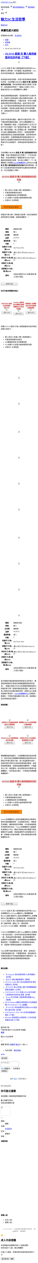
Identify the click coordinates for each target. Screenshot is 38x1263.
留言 (17, 1044)
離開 (12, 1259)
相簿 (6, 40)
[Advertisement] (19, 1176)
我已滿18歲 (5, 1259)
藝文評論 (17, 1050)
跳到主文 (4, 25)
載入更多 (4, 1058)
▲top (3, 1054)
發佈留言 (4, 1071)
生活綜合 (18, 35)
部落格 (7, 42)
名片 (6, 45)
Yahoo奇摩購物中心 (20, 163)
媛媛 (2, 1032)
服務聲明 (23, 1231)
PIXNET (9, 1229)
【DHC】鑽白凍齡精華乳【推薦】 (18, 979)
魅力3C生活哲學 (13, 19)
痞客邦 (12, 1044)
